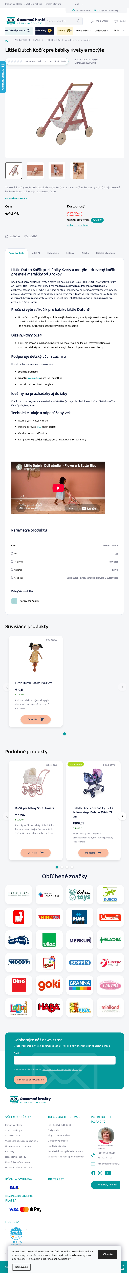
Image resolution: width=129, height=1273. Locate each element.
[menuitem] (19, 31)
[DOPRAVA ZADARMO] (93, 782)
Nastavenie (21, 1267)
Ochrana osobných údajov (18, 1146)
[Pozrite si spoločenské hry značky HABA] (49, 1008)
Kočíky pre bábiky (29, 601)
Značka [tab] (85, 253)
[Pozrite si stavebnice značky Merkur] (80, 940)
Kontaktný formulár (107, 1185)
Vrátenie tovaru (53, 4)
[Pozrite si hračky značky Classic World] (110, 962)
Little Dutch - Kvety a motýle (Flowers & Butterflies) (92, 578)
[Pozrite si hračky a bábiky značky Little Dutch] (19, 894)
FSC (39, 427)
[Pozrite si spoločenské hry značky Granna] (80, 985)
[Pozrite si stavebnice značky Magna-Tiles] (49, 894)
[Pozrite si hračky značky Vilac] (49, 940)
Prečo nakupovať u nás (59, 1125)
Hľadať (78, 21)
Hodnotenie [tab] (53, 253)
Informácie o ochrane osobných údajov (49, 1259)
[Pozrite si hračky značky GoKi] (49, 985)
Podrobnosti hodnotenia (55, 61)
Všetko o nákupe (34, 4)
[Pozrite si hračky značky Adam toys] (80, 894)
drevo (115, 570)
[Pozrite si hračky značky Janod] (18, 917)
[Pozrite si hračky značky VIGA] (80, 1008)
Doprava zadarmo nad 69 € (19, 1167)
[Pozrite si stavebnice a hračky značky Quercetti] (110, 917)
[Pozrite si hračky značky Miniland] (110, 1008)
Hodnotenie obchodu (15, 1157)
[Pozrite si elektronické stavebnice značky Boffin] (80, 962)
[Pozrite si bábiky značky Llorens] (110, 985)
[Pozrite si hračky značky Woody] (19, 962)
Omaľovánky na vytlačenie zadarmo (65, 1151)
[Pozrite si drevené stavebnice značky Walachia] (110, 940)
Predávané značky (57, 1146)
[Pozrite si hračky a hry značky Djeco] (110, 894)
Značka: (85, 63)
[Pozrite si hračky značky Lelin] (18, 1008)
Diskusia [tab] (70, 253)
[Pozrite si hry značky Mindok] (49, 917)
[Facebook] (93, 1172)
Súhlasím (107, 1254)
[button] (64, 733)
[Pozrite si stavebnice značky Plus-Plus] (79, 917)
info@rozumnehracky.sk (110, 1164)
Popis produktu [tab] (16, 253)
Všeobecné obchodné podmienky (21, 1141)
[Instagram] (100, 1172)
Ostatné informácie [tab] (105, 253)
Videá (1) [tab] (36, 253)
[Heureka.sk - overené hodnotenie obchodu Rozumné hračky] (16, 1240)
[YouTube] (108, 1172)
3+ (117, 553)
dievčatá (113, 562)
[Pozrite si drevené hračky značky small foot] (19, 940)
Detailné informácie (15, 198)
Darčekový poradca (58, 1141)
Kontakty (9, 1151)
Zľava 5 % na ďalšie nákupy (18, 1162)
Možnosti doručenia (78, 225)
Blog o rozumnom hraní (59, 1135)
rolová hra (34, 378)
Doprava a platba (13, 4)
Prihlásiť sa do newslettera (30, 1080)
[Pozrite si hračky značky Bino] (49, 962)
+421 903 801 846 (106, 1153)
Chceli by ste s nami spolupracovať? (66, 1157)
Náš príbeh (53, 1130)
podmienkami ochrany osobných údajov (62, 1069)
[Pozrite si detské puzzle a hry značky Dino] (19, 985)
